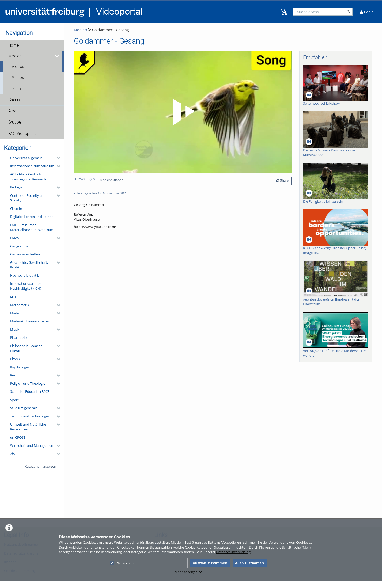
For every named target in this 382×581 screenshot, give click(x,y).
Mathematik (19, 304)
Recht (14, 375)
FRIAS (14, 237)
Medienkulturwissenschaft (30, 321)
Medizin (16, 313)
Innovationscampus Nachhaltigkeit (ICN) (25, 286)
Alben (13, 111)
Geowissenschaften (25, 254)
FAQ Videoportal (22, 133)
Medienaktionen (111, 180)
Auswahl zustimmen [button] (210, 562)
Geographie (19, 246)
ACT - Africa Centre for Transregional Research (28, 176)
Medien (15, 56)
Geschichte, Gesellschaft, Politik (29, 265)
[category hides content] (57, 158)
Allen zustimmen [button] (249, 562)
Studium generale (23, 408)
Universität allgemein (26, 158)
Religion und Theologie (27, 383)
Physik (15, 358)
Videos (18, 66)
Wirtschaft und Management (32, 445)
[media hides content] (57, 56)
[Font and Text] (284, 12)
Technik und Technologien (30, 416)
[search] (318, 12)
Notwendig (125, 563)
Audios (18, 77)
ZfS (12, 453)
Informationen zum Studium (32, 166)
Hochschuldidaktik (24, 275)
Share (284, 180)
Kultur (15, 296)
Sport (14, 399)
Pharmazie (18, 337)
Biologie (16, 187)
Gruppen (15, 122)
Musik (14, 329)
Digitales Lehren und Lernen (32, 216)
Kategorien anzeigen (40, 466)
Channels (16, 100)
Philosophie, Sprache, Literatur (26, 348)
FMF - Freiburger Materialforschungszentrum (31, 227)
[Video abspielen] (183, 112)
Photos (18, 88)
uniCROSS (17, 437)
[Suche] (348, 12)
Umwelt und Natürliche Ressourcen (28, 427)
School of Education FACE (29, 391)
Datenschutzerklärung (233, 552)
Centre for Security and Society (28, 198)
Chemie (16, 208)
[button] (32, 45)
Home (13, 45)
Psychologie (19, 367)
